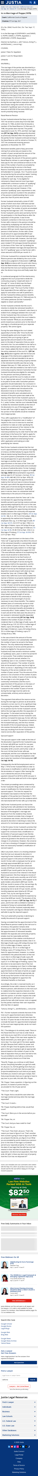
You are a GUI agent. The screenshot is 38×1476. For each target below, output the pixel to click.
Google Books (6, 1326)
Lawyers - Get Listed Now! (19, 1386)
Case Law (16, 7)
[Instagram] (17, 1446)
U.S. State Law (8, 1425)
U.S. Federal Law (9, 1421)
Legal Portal (19, 1455)
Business (6, 1411)
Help (19, 1462)
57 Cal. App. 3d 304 (24, 532)
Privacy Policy (19, 1469)
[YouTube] (12, 1446)
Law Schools (7, 1416)
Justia (3, 7)
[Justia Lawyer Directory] (29, 1446)
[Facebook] (15, 1446)
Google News (6, 1338)
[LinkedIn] (9, 1446)
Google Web (5, 1332)
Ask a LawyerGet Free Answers (8, 1352)
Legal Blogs (5, 1328)
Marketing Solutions (10, 1435)
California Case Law (26, 7)
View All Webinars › (19, 1301)
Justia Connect (19, 1451)
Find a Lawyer (7, 1371)
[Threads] (20, 1446)
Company (19, 1458)
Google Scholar (6, 1324)
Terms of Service (19, 1465)
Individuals (6, 1407)
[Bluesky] (23, 1446)
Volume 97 (13, 9)
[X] (26, 1446)
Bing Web (4, 1335)
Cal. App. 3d (4, 9)
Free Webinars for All (10, 1257)
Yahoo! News (5, 1343)
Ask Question (19, 1362)
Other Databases (9, 1430)
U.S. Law (8, 7)
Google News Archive (8, 1341)
